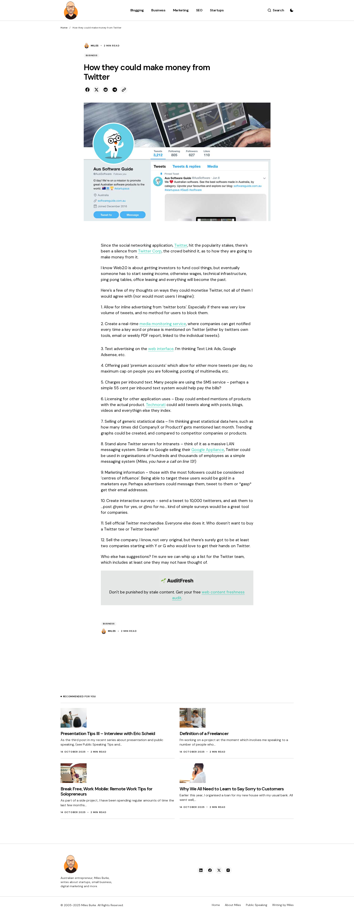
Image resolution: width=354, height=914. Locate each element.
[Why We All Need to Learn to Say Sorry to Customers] (193, 773)
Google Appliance (207, 449)
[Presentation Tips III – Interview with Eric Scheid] (74, 718)
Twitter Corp (150, 251)
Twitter (180, 245)
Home (64, 27)
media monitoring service (162, 323)
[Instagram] (228, 870)
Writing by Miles (283, 905)
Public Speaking (256, 905)
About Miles (233, 905)
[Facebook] (210, 870)
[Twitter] (219, 870)
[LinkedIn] (200, 870)
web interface (161, 348)
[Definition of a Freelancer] (193, 718)
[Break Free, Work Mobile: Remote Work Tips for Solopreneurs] (74, 773)
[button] (275, 10)
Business (92, 55)
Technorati (156, 404)
